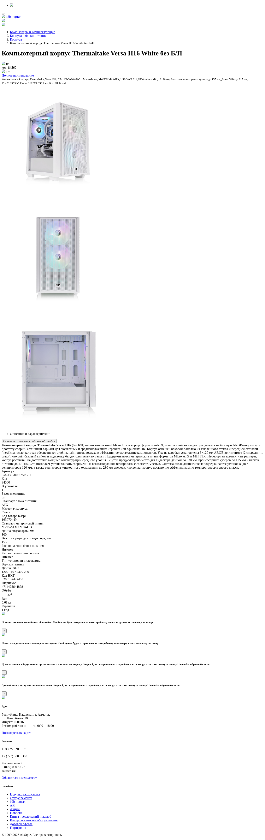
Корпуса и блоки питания (28, 35)
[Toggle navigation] (3, 13)
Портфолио (18, 827)
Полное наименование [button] (18, 75)
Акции (15, 809)
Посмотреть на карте (16, 732)
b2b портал (13, 16)
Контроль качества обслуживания (34, 820)
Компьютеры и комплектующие (32, 32)
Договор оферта (21, 824)
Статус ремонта (21, 798)
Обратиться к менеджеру (19, 777)
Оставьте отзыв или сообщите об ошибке (29, 441)
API (12, 805)
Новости (16, 813)
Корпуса (16, 39)
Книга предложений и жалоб (30, 816)
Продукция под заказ (25, 794)
